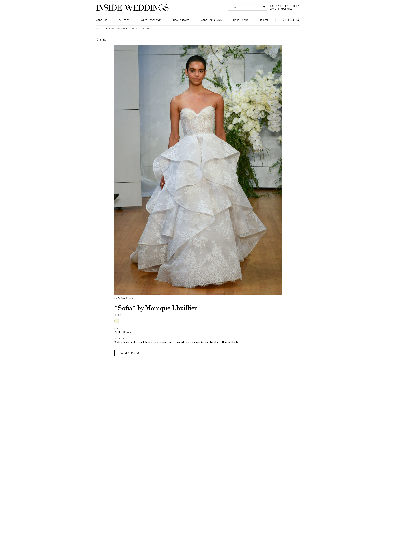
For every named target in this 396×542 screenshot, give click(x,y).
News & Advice (181, 20)
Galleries (124, 20)
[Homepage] (132, 7)
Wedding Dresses (122, 332)
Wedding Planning (211, 20)
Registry (264, 20)
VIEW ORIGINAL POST (130, 353)
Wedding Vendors (151, 20)
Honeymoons (240, 20)
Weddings (101, 20)
